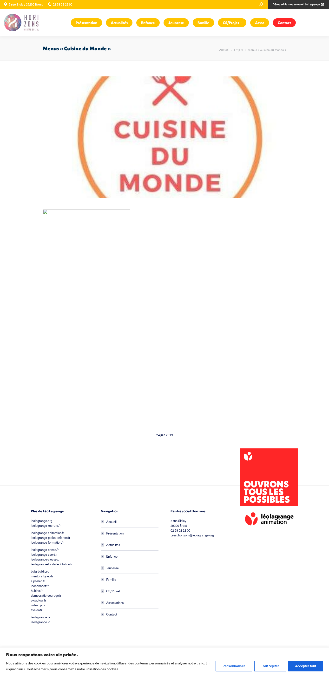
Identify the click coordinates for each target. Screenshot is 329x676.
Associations (115, 603)
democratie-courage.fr (46, 595)
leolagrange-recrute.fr (46, 525)
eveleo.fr (36, 610)
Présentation (115, 533)
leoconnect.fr (40, 586)
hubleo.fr (37, 590)
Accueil (111, 522)
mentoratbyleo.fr (42, 576)
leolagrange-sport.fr (44, 554)
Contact (111, 614)
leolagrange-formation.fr (47, 542)
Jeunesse (112, 568)
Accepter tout (305, 666)
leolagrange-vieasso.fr (46, 559)
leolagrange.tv (40, 617)
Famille (111, 579)
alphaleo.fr (38, 581)
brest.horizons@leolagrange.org (192, 535)
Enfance (112, 556)
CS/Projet (113, 591)
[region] (164, 661)
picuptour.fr (38, 600)
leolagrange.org (41, 521)
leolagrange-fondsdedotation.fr (51, 564)
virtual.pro (38, 605)
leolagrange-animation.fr (47, 533)
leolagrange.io (40, 622)
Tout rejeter (270, 666)
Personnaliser (234, 666)
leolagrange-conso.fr (45, 550)
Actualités (113, 545)
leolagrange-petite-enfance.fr (50, 537)
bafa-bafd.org (40, 571)
